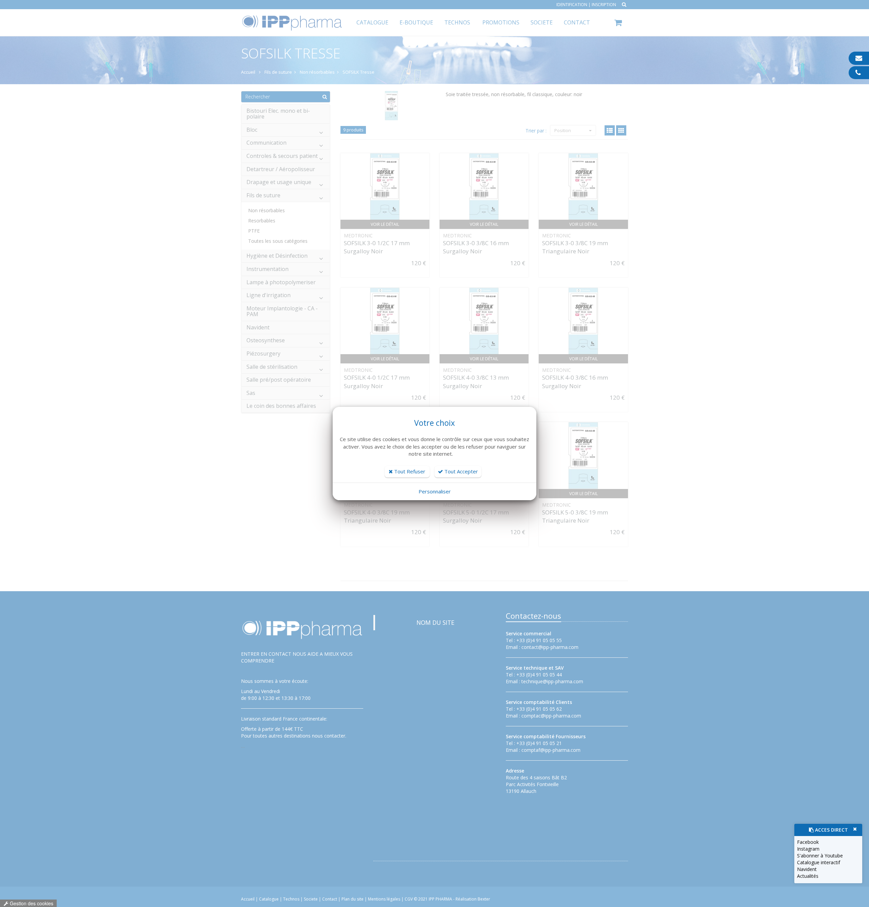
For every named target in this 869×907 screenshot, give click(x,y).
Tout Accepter (460, 471)
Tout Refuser (409, 471)
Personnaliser (435, 491)
